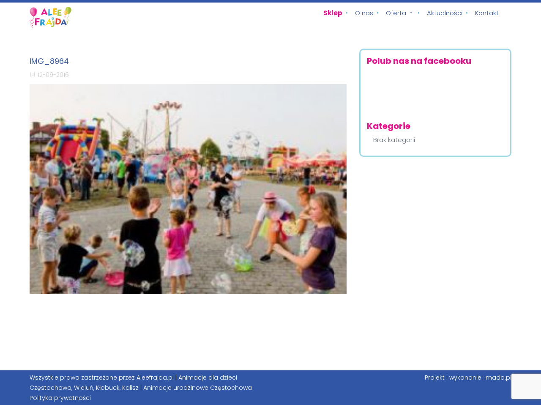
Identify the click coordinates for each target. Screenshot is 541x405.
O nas (364, 12)
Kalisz (130, 387)
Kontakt (487, 12)
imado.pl (497, 377)
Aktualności (444, 12)
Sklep (332, 12)
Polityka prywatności (60, 398)
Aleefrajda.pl (155, 377)
